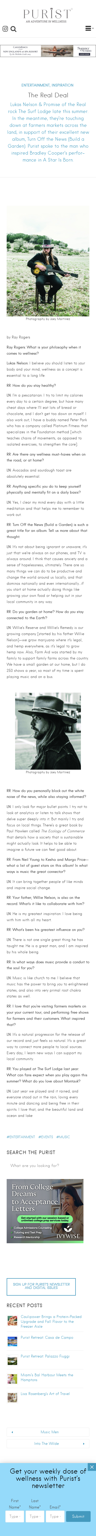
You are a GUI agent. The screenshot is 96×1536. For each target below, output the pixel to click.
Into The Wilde (46, 1443)
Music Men (50, 1432)
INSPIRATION (62, 85)
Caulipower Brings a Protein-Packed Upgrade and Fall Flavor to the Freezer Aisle (51, 1321)
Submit (78, 1516)
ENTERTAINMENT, (36, 85)
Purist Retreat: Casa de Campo (47, 1337)
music (64, 1137)
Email (55, 1507)
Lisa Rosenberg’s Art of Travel (45, 1394)
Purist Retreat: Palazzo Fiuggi (45, 1356)
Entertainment (22, 1137)
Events (47, 1137)
